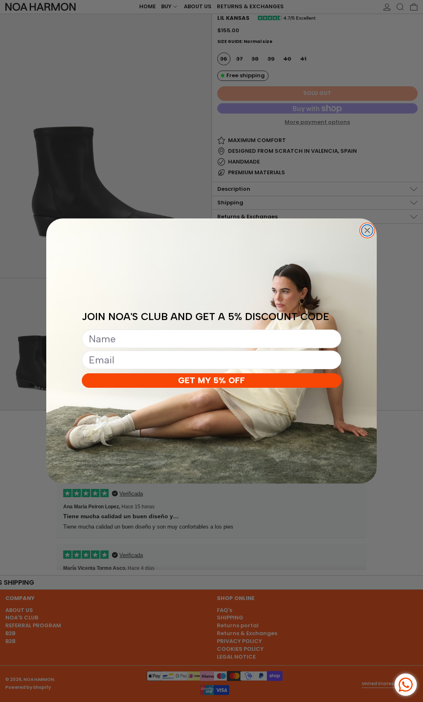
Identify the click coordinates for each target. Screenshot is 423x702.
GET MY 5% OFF (211, 380)
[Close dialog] (367, 230)
